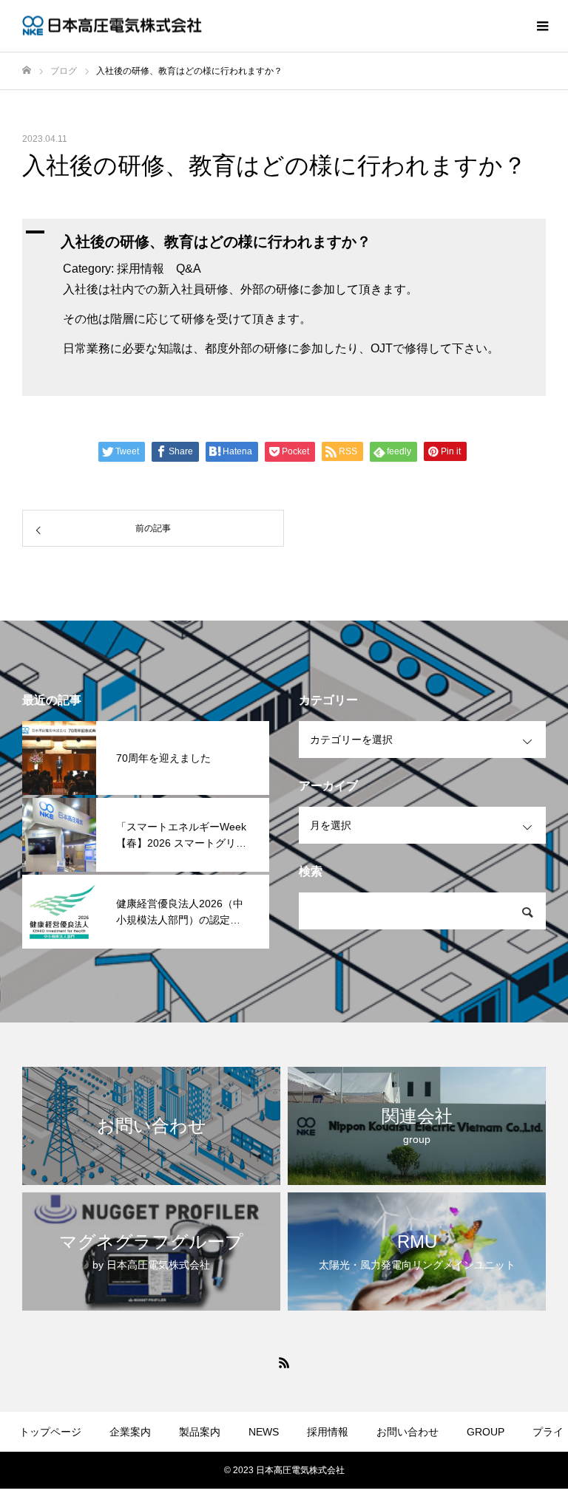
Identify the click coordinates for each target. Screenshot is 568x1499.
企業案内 (130, 1432)
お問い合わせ (407, 1432)
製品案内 (199, 1432)
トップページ (50, 1432)
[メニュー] (542, 26)
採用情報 (327, 1432)
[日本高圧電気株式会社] (114, 26)
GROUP (485, 1432)
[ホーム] (26, 70)
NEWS (263, 1432)
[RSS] (284, 1362)
